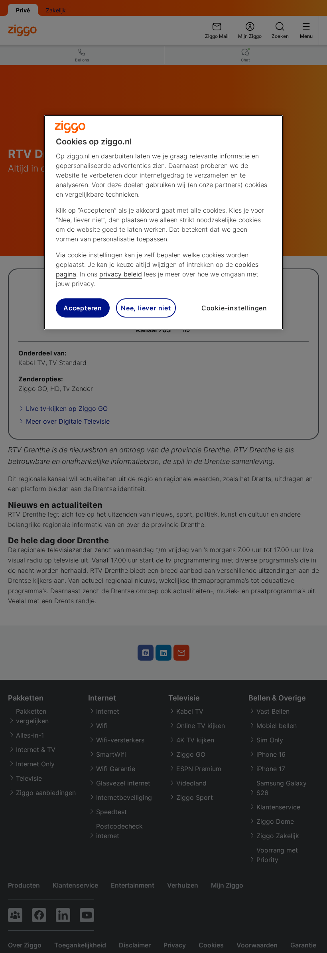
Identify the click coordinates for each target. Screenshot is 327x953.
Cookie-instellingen (234, 308)
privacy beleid (120, 274)
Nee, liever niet (146, 308)
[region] (163, 222)
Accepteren (82, 308)
